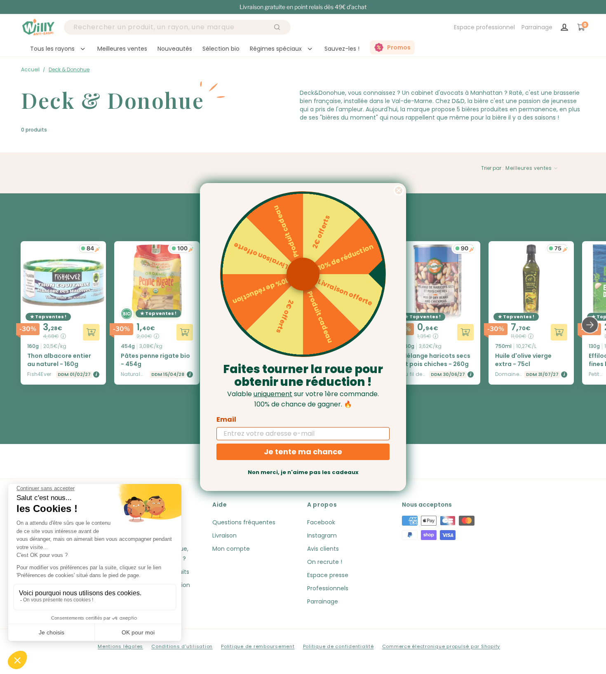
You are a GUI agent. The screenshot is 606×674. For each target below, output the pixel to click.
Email (226, 419)
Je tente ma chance (303, 451)
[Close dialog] (399, 190)
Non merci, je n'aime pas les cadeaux (303, 472)
